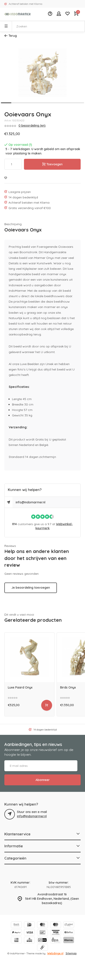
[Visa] (29, 933)
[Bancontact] (42, 933)
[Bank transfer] (16, 925)
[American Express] (16, 940)
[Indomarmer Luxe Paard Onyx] (29, 657)
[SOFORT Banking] (68, 925)
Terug (12, 36)
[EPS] (55, 940)
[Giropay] (42, 940)
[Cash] (42, 948)
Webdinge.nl (55, 953)
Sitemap (71, 953)
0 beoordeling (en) (32, 125)
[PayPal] (16, 933)
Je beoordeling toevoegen (30, 588)
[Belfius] (68, 933)
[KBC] (29, 940)
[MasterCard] (42, 925)
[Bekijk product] (46, 705)
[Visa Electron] (55, 933)
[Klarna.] (68, 940)
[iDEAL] (29, 925)
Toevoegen (54, 164)
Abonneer (43, 780)
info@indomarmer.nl (30, 502)
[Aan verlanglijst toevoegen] (5, 178)
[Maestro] (55, 925)
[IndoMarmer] (17, 14)
